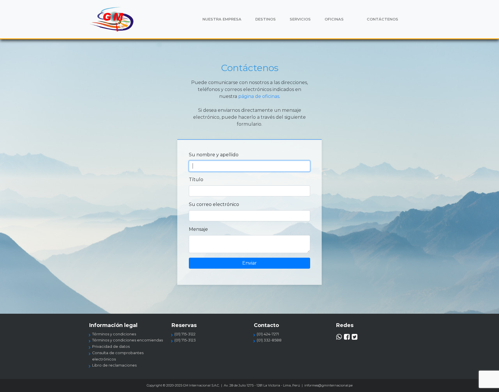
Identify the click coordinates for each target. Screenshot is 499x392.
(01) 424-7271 (268, 334)
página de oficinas (258, 96)
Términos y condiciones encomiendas (127, 340)
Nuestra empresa (221, 19)
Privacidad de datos (111, 346)
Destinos (265, 19)
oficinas (334, 19)
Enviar (249, 263)
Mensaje (198, 229)
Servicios (300, 19)
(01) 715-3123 (185, 340)
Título (196, 179)
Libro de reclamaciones (114, 365)
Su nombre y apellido (214, 154)
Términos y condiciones (114, 334)
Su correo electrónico (214, 204)
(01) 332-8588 (269, 340)
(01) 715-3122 (184, 334)
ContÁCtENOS (382, 19)
